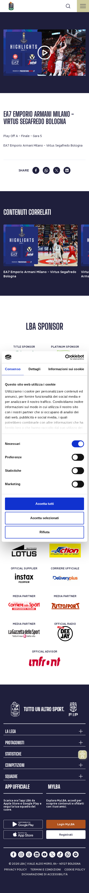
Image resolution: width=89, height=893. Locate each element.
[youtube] (44, 854)
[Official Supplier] (24, 578)
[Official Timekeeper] (24, 550)
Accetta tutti (44, 503)
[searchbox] (44, 5)
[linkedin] (67, 170)
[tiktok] (60, 854)
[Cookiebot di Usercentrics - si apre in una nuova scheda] (65, 357)
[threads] (29, 854)
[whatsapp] (46, 170)
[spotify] (76, 854)
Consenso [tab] (13, 369)
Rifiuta (44, 532)
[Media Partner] (24, 606)
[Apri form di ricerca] (68, 6)
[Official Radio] (65, 633)
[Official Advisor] (44, 661)
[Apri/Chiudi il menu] (83, 6)
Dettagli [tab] (34, 369)
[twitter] (56, 170)
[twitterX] (52, 854)
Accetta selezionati (44, 518)
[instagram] (21, 854)
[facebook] (35, 170)
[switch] (78, 457)
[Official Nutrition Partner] (65, 550)
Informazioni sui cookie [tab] (66, 369)
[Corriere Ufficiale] (65, 578)
